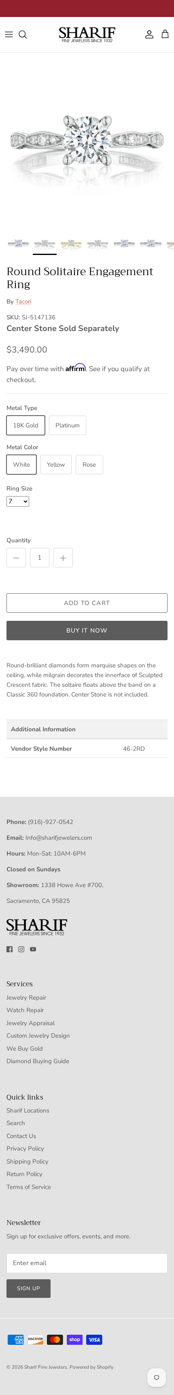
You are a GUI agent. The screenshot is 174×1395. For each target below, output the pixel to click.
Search (15, 1123)
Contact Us (21, 1136)
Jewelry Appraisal (30, 1023)
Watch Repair (25, 1010)
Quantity (18, 540)
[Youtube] (33, 949)
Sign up (28, 1288)
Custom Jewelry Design (38, 1036)
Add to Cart (87, 603)
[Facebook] (9, 949)
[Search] (27, 34)
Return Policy (24, 1174)
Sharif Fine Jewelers (45, 1367)
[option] (87, 140)
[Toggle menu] (9, 34)
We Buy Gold (24, 1049)
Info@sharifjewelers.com (58, 838)
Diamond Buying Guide (37, 1061)
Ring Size (19, 488)
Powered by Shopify (91, 1367)
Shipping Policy (27, 1161)
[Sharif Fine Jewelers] (87, 34)
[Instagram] (21, 949)
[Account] (147, 34)
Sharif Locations (27, 1110)
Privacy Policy (25, 1148)
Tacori (23, 301)
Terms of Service (28, 1187)
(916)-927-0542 (50, 822)
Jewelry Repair (26, 998)
